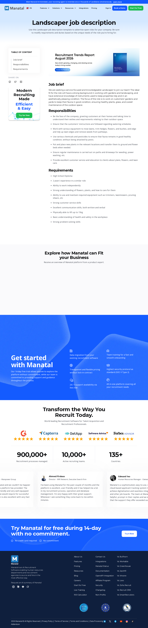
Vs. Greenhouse (124, 566)
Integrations (83, 8)
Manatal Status (102, 566)
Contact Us (100, 557)
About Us (78, 557)
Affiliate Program (103, 580)
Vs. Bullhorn (122, 557)
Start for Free (136, 8)
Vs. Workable (122, 561)
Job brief (17, 60)
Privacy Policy (47, 621)
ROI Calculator (80, 595)
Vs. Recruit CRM (124, 590)
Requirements (20, 69)
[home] (14, 8)
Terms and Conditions (79, 621)
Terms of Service (61, 621)
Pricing (94, 8)
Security (99, 585)
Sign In (108, 8)
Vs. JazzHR (121, 571)
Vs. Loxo (120, 580)
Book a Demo (119, 8)
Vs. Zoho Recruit (124, 585)
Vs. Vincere (121, 576)
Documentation (102, 571)
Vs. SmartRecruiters (125, 595)
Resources (78, 571)
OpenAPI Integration (105, 576)
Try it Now (129, 533)
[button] (29, 8)
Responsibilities (21, 64)
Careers (77, 580)
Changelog (100, 590)
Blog (76, 576)
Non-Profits (101, 595)
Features (78, 561)
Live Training (79, 590)
